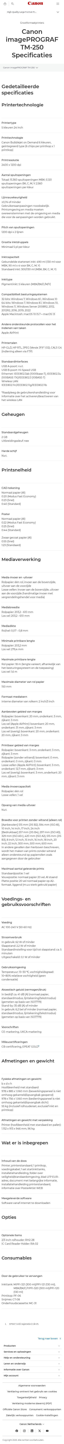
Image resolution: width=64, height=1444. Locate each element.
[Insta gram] (24, 1431)
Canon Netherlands (31, 1424)
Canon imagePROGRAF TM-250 (19, 67)
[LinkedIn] (32, 1431)
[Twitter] (39, 1431)
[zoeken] (12, 3)
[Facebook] (17, 1431)
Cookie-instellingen (47, 1415)
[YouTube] (47, 1431)
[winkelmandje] (4, 3)
